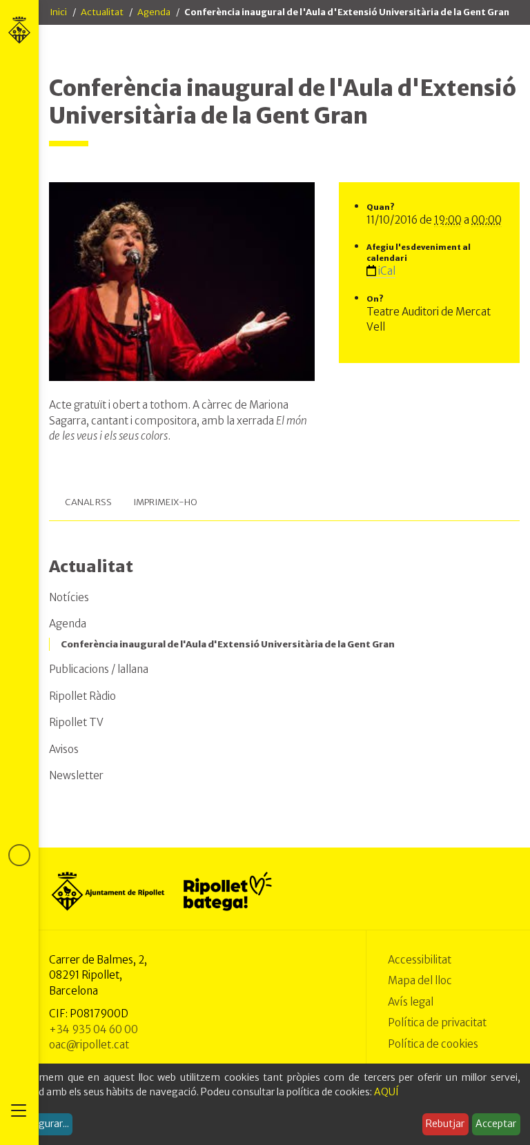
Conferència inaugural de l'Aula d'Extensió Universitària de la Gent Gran (228, 644)
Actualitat (102, 12)
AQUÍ (386, 1092)
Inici (58, 12)
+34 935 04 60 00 (93, 1029)
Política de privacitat (437, 1022)
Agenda (153, 12)
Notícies (69, 597)
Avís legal (410, 1001)
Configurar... (41, 1123)
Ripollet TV (76, 722)
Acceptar (495, 1123)
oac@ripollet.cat (89, 1044)
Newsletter (76, 775)
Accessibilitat (419, 959)
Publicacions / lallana (98, 669)
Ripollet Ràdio (82, 696)
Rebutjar (445, 1123)
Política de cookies (433, 1043)
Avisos (64, 749)
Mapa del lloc (420, 980)
